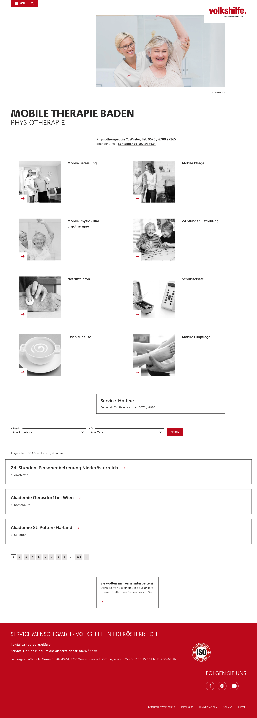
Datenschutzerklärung (161, 707)
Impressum (187, 707)
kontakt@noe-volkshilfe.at (137, 144)
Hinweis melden (208, 707)
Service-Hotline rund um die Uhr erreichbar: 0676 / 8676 (54, 651)
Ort (92, 428)
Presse (241, 707)
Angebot (17, 428)
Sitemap (227, 707)
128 (79, 557)
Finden (175, 432)
